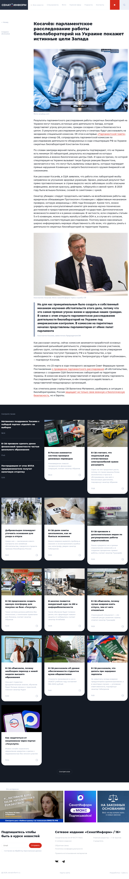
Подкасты (88, 5)
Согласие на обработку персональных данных (22, 851)
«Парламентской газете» (111, 134)
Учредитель (98, 841)
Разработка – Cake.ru (119, 873)
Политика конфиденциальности (69, 849)
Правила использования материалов (71, 853)
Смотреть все (64, 772)
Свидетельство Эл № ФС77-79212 (69, 838)
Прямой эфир (75, 5)
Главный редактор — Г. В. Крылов (107, 838)
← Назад (4, 22)
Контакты (100, 5)
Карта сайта (65, 873)
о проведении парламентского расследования (78, 369)
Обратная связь (62, 845)
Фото (64, 5)
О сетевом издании (63, 841)
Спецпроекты (53, 5)
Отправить (35, 845)
